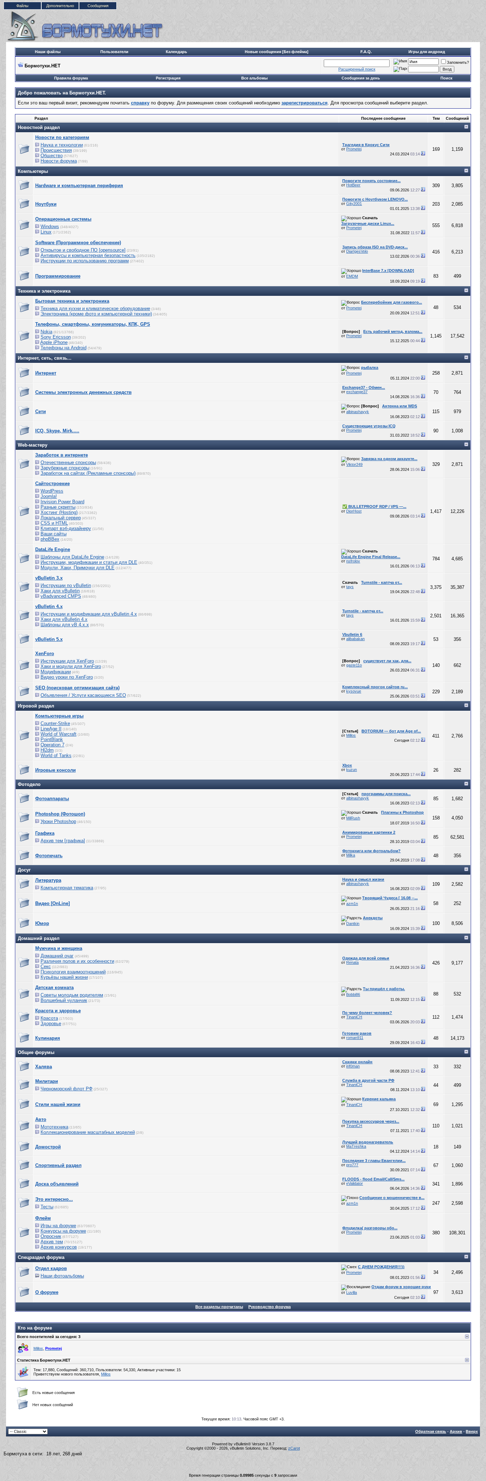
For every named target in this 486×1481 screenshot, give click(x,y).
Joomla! (49, 496)
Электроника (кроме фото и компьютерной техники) (96, 314)
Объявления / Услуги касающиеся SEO (83, 695)
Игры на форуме (58, 1225)
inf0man (353, 1066)
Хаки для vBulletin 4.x (64, 619)
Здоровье (51, 1023)
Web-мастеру (32, 445)
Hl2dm (47, 750)
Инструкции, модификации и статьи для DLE (89, 562)
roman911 (354, 1037)
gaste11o (354, 665)
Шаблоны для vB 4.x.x (65, 624)
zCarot (294, 1448)
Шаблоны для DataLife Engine (72, 557)
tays (350, 587)
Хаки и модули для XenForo (71, 666)
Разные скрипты (58, 507)
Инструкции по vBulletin (66, 585)
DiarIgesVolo (357, 251)
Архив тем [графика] (63, 840)
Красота (49, 1018)
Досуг (24, 870)
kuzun (351, 769)
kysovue (353, 691)
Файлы (22, 6)
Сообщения (98, 6)
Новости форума (59, 161)
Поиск (446, 78)
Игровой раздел (36, 706)
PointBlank (52, 739)
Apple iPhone (54, 342)
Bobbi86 (353, 994)
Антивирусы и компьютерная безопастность (88, 255)
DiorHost (353, 511)
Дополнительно (60, 6)
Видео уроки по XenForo (67, 677)
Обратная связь (430, 1431)
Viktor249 (354, 464)
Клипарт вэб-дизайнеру (66, 528)
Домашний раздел (38, 938)
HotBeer (353, 185)
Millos (351, 735)
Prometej (353, 149)
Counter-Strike (55, 723)
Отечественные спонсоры (68, 462)
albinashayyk (357, 412)
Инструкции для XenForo (67, 661)
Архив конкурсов (59, 1247)
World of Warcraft (58, 734)
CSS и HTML (54, 523)
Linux (46, 232)
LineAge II (51, 728)
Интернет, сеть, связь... (45, 358)
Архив (456, 1431)
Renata (352, 962)
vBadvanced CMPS (61, 596)
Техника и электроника (44, 291)
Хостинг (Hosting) (59, 512)
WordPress (52, 491)
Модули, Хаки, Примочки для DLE (78, 567)
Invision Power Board (62, 501)
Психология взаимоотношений (73, 972)
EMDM (352, 276)
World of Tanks (56, 755)
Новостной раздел (39, 127)
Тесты (47, 1206)
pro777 (352, 1165)
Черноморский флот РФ (67, 1088)
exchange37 (357, 392)
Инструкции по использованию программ (85, 260)
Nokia (46, 331)
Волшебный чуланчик (64, 1000)
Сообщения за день (361, 78)
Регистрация (168, 78)
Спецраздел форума (41, 1257)
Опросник (51, 1236)
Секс (46, 966)
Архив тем (52, 1241)
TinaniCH (354, 1017)
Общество (52, 155)
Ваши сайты (54, 533)
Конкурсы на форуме (63, 1231)
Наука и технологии (62, 145)
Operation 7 (52, 744)
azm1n (352, 903)
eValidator (354, 1183)
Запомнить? (458, 62)
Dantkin (352, 923)
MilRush (353, 818)
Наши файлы (47, 52)
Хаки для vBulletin (60, 590)
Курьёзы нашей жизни (64, 977)
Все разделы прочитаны (219, 1307)
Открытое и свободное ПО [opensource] (83, 250)
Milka (350, 855)
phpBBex (50, 539)
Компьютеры (33, 171)
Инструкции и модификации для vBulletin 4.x (89, 614)
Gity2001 (354, 203)
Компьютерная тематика (67, 887)
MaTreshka (356, 1146)
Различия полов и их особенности (77, 961)
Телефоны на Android (63, 347)
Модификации (56, 671)
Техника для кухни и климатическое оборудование (95, 308)
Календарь (176, 52)
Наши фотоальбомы (62, 1276)
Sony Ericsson (56, 337)
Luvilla (351, 1292)
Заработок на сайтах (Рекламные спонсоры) (88, 473)
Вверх (472, 1431)
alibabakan (355, 639)
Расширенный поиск (356, 69)
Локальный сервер (61, 517)
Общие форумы (36, 1052)
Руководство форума (269, 1307)
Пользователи (114, 52)
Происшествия (56, 150)
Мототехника (54, 1127)
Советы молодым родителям (72, 995)
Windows (50, 226)
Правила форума (71, 78)
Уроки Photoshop (58, 821)
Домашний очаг (57, 955)
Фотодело (29, 784)
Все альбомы (254, 78)
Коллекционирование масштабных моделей (88, 1132)
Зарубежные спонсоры (65, 467)
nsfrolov (353, 561)
